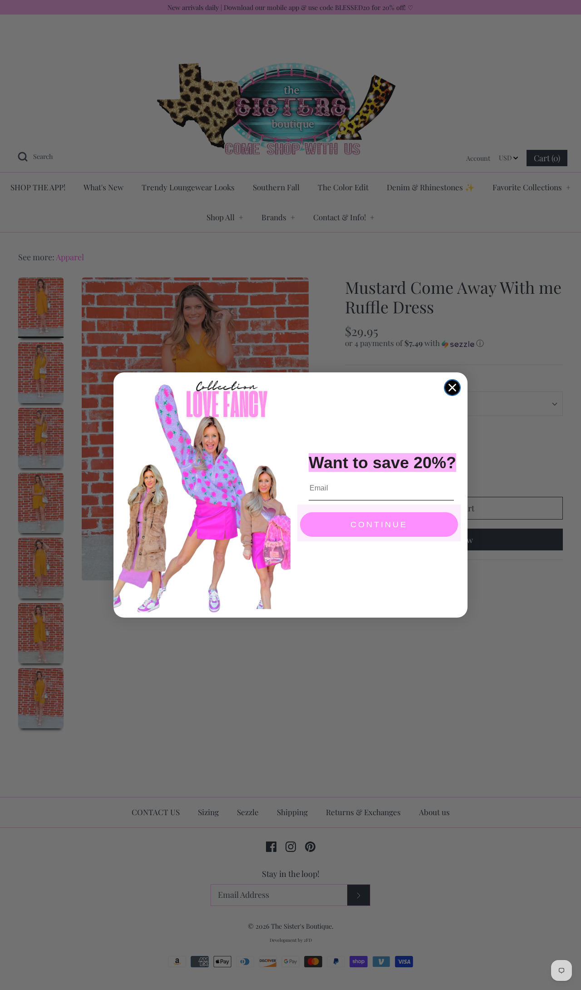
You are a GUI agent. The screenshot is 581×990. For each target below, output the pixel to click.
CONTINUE (379, 524)
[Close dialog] (452, 388)
